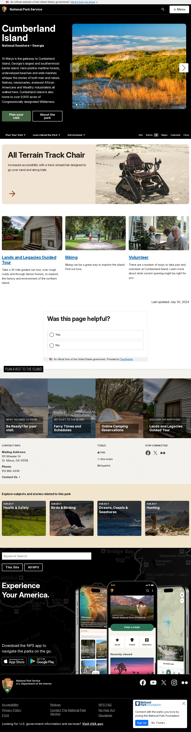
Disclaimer (105, 715)
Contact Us (10, 477)
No (57, 345)
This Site (12, 567)
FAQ (102, 452)
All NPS (33, 567)
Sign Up (142, 722)
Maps (164, 135)
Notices (55, 705)
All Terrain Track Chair (46, 155)
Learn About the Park (45, 135)
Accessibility (10, 705)
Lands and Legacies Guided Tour (29, 260)
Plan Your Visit (14, 135)
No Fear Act (106, 710)
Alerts (151, 135)
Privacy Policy (11, 710)
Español (105, 465)
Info (141, 135)
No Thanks (158, 722)
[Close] (183, 703)
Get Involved (75, 135)
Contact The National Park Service (68, 712)
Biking (71, 257)
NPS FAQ (105, 705)
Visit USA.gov (92, 724)
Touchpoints (126, 359)
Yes (57, 334)
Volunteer (139, 257)
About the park (47, 116)
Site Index (106, 459)
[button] (183, 67)
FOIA (5, 715)
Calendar (175, 135)
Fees (186, 135)
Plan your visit (16, 116)
